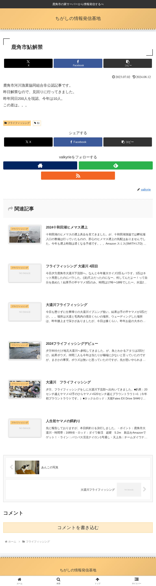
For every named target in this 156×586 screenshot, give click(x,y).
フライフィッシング (19, 123)
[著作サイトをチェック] (40, 165)
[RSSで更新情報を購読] (78, 176)
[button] (127, 63)
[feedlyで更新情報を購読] (116, 165)
